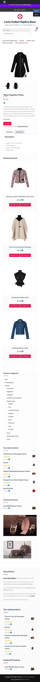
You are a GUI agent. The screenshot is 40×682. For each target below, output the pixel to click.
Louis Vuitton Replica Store (20, 22)
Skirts (10, 420)
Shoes (8, 433)
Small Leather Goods (13, 436)
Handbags (10, 395)
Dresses (10, 404)
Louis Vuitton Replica (9, 578)
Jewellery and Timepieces (14, 398)
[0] (36, 30)
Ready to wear (31, 40)
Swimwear (11, 423)
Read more (15, 205)
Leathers (10, 416)
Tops (9, 426)
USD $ (35, 11)
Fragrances (10, 391)
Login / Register (20, 10)
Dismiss (29, 4)
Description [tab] (9, 132)
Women (22, 40)
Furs (9, 407)
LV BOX (32, 596)
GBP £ (35, 14)
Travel (8, 439)
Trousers (10, 429)
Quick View (26, 205)
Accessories (10, 388)
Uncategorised (9, 382)
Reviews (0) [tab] (19, 132)
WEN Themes (25, 679)
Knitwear (11, 413)
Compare (7, 123)
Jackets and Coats (7, 43)
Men (6, 379)
